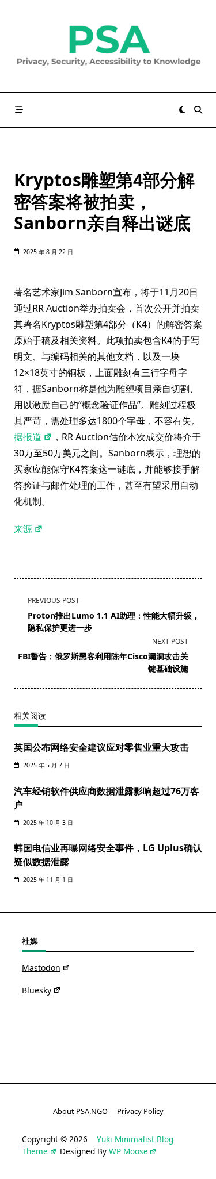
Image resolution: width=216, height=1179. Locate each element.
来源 (23, 529)
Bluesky (36, 990)
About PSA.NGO (80, 1112)
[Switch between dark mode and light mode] (182, 110)
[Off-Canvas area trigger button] (19, 110)
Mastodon (41, 967)
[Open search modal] (198, 110)
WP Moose (128, 1151)
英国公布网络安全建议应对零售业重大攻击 (101, 747)
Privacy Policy (140, 1112)
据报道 (27, 437)
